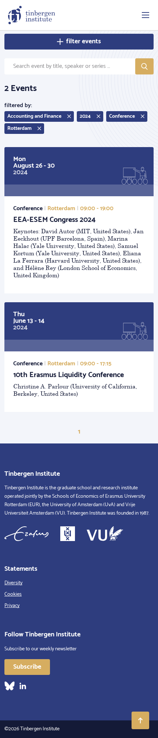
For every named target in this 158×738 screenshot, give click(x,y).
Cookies (13, 594)
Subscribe (27, 666)
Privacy (11, 606)
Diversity (13, 583)
